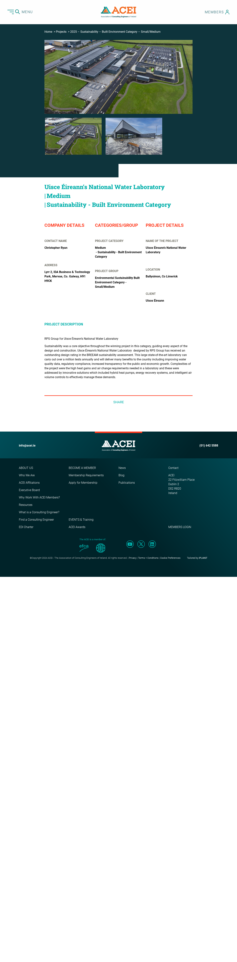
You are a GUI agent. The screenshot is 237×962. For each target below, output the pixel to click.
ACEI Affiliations (29, 482)
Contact (173, 468)
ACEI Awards (77, 527)
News (122, 468)
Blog (121, 475)
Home (48, 31)
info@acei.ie (27, 445)
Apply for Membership (83, 482)
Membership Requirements (86, 475)
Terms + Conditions (148, 557)
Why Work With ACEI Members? (39, 497)
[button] (73, 136)
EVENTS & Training (81, 519)
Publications (126, 482)
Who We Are (27, 475)
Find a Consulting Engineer (36, 519)
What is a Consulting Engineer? (39, 512)
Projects (61, 31)
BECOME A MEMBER (82, 468)
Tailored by (197, 557)
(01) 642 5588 (208, 445)
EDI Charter (26, 527)
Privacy (132, 557)
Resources (25, 505)
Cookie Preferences (170, 557)
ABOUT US (26, 468)
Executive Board (29, 490)
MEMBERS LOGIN (179, 527)
